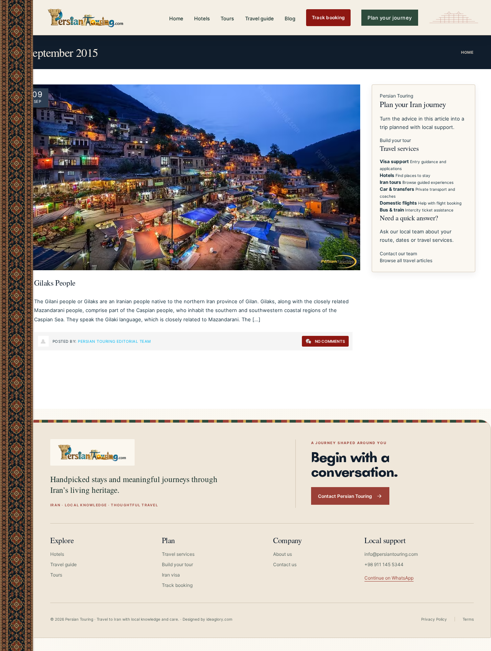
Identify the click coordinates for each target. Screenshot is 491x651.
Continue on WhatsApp (389, 578)
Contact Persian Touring (345, 496)
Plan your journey (389, 18)
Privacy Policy (434, 619)
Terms (468, 619)
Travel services (178, 554)
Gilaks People (55, 283)
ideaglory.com (219, 619)
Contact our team (398, 253)
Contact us (285, 564)
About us (282, 554)
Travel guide (259, 18)
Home (176, 18)
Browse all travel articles (406, 260)
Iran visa (171, 575)
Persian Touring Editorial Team (114, 341)
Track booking (328, 17)
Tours (227, 18)
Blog (290, 18)
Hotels (202, 18)
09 (37, 94)
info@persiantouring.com (391, 554)
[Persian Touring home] (86, 17)
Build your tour (395, 140)
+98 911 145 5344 (384, 564)
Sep (37, 101)
